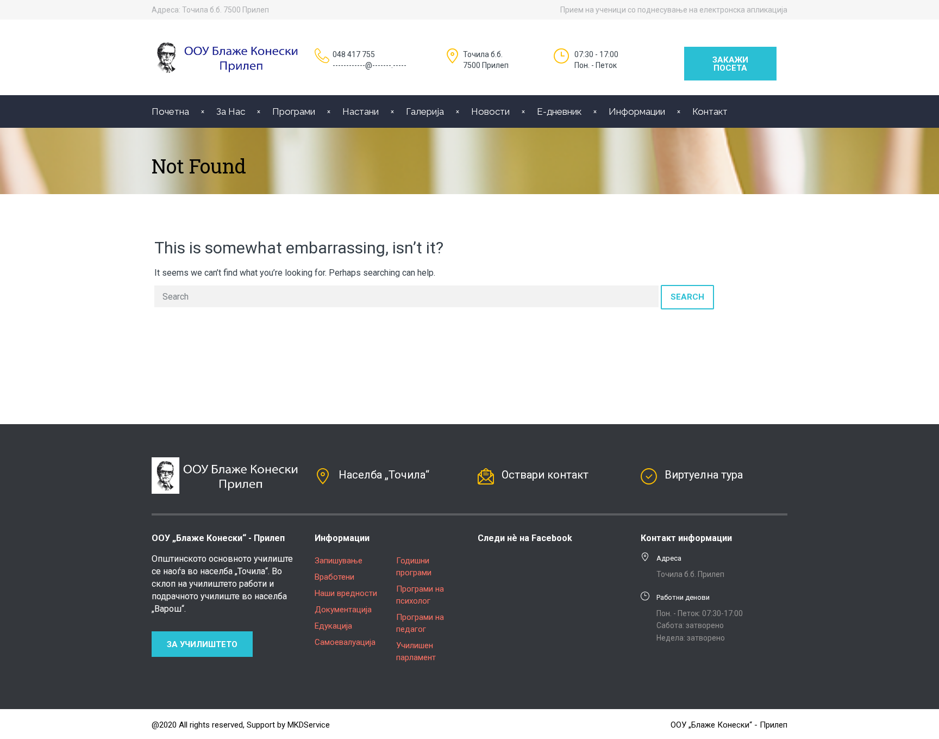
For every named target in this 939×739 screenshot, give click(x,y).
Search (687, 297)
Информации (637, 111)
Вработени (334, 577)
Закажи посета (730, 64)
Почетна (170, 111)
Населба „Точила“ (384, 474)
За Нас (230, 111)
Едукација (333, 626)
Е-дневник (559, 111)
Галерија (425, 111)
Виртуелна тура (704, 474)
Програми (293, 111)
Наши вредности (346, 593)
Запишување (338, 561)
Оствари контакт (545, 474)
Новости (490, 111)
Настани (360, 111)
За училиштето (202, 644)
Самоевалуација (345, 642)
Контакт (710, 111)
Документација (343, 609)
